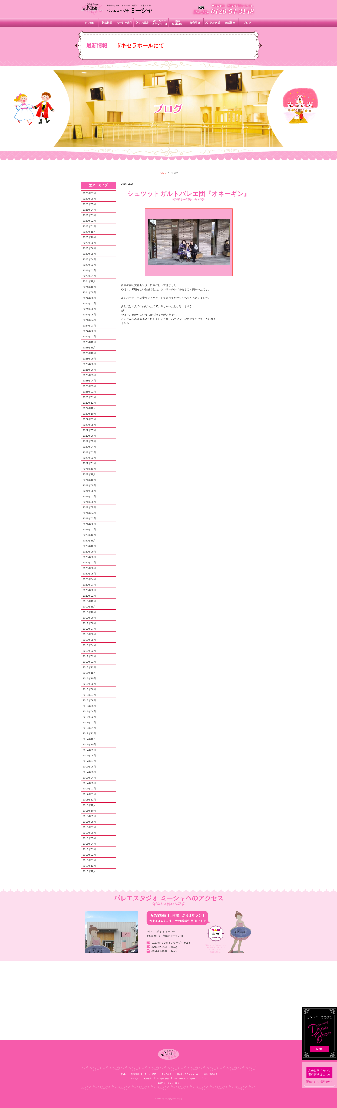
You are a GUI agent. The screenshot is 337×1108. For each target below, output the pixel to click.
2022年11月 (89, 408)
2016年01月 (89, 860)
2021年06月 (89, 502)
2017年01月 (89, 794)
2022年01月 (89, 463)
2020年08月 (89, 557)
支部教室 (148, 1078)
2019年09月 (89, 617)
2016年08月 (89, 821)
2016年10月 (89, 810)
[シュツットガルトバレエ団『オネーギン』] (188, 242)
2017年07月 (89, 761)
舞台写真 (134, 1078)
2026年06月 (89, 198)
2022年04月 (89, 446)
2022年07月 (89, 430)
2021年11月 (89, 474)
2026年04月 (89, 209)
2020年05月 (89, 573)
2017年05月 (89, 772)
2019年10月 (89, 612)
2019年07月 (89, 628)
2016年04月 (89, 843)
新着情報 (135, 1074)
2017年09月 (89, 750)
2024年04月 (89, 320)
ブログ (203, 1078)
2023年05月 (89, 375)
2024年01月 (89, 336)
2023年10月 (89, 353)
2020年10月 (89, 546)
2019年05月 (89, 639)
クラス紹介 (166, 1074)
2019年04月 (89, 645)
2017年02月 (89, 788)
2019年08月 (89, 623)
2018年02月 (89, 722)
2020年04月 (89, 579)
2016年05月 (89, 838)
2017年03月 (89, 783)
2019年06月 (89, 634)
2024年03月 (89, 325)
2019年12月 (89, 601)
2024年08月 (89, 298)
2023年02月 (89, 391)
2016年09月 (89, 816)
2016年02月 (89, 854)
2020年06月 (89, 568)
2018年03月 (89, 716)
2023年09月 (89, 358)
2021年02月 (89, 524)
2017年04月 (89, 777)
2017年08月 (89, 755)
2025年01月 (89, 275)
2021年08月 (89, 490)
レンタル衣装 (163, 1078)
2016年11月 (89, 805)
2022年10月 (89, 413)
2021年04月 (89, 513)
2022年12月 (89, 402)
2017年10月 (89, 744)
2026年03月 (89, 215)
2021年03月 (89, 518)
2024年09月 (89, 292)
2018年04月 (89, 711)
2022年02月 (89, 457)
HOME (162, 172)
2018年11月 (89, 672)
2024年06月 (89, 309)
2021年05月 (89, 507)
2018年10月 (89, 678)
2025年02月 (89, 270)
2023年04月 (89, 380)
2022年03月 (89, 452)
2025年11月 (89, 231)
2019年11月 (89, 606)
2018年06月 (89, 700)
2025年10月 (89, 237)
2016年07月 (89, 827)
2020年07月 (89, 562)
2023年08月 (89, 364)
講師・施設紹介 (210, 1074)
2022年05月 (89, 441)
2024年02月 (89, 331)
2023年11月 (89, 347)
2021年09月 (89, 485)
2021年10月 (89, 480)
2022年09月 (89, 419)
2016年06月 (89, 832)
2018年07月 (89, 695)
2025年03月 (89, 264)
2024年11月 (89, 281)
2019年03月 (89, 650)
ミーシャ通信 (150, 1074)
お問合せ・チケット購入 (168, 1083)
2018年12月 (89, 667)
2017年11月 (89, 739)
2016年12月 (89, 799)
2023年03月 (89, 386)
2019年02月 (89, 656)
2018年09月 (89, 683)
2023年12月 (89, 342)
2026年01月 (89, 226)
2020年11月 (89, 540)
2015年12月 (89, 865)
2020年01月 (89, 595)
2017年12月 (89, 733)
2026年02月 (89, 220)
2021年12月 (89, 469)
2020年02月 (89, 590)
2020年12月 (89, 535)
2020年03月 (89, 584)
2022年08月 (89, 424)
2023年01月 (89, 397)
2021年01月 (89, 529)
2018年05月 (89, 706)
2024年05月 (89, 314)
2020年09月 (89, 551)
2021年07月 (89, 496)
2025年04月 (89, 259)
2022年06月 (89, 435)
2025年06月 (89, 248)
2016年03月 (89, 849)
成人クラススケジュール (187, 1074)
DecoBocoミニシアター (184, 1078)
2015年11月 (89, 871)
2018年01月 (89, 728)
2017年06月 (89, 766)
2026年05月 (89, 204)
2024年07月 (89, 303)
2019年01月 (89, 661)
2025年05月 (89, 253)
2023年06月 (89, 369)
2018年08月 (89, 689)
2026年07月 (89, 193)
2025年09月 (89, 242)
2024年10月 (89, 287)
